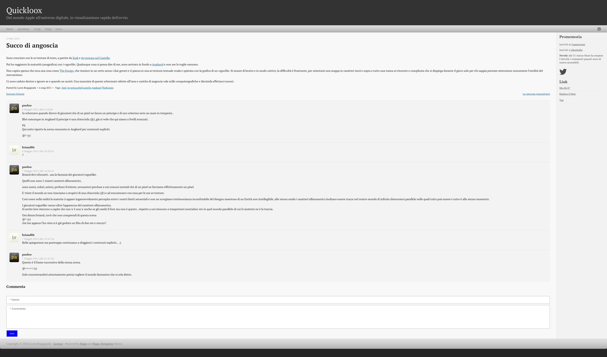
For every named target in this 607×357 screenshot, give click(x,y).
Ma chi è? (564, 88)
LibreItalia (576, 50)
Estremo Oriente (15, 93)
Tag (561, 100)
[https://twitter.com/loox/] (563, 74)
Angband (157, 64)
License (58, 344)
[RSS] (599, 29)
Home (9, 29)
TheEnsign (107, 87)
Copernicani (578, 44)
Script (37, 29)
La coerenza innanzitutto (536, 93)
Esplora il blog (567, 94)
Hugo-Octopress (103, 344)
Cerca (59, 29)
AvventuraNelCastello (79, 87)
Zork (75, 58)
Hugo (83, 344)
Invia (12, 333)
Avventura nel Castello (95, 58)
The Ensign (67, 71)
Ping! (48, 29)
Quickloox (24, 10)
